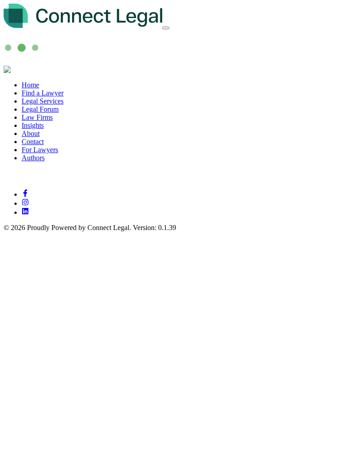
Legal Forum (40, 109)
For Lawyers (40, 150)
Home (30, 85)
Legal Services (43, 101)
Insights (33, 125)
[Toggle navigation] (165, 28)
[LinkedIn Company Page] (25, 212)
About (31, 133)
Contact (33, 141)
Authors (33, 158)
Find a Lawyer (43, 93)
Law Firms (37, 117)
